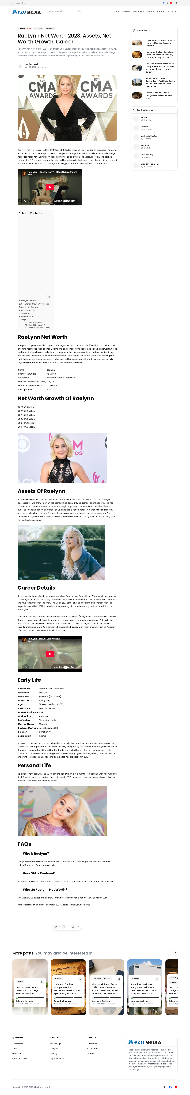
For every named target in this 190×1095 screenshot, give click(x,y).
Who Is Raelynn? (35, 322)
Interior (173, 982)
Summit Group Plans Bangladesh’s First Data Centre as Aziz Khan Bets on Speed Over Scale (160, 82)
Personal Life (27, 316)
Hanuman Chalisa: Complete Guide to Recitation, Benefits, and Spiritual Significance (159, 55)
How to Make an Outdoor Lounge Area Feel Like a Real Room (159, 95)
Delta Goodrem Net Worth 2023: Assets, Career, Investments (59, 904)
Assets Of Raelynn (29, 307)
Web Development (150, 164)
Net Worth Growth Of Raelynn (35, 304)
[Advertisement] (35, 255)
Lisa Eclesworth (32, 64)
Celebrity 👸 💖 (25, 28)
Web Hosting (147, 155)
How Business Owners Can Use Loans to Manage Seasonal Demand (160, 43)
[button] (176, 3)
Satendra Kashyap (24, 1001)
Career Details (28, 310)
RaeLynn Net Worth (30, 300)
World (144, 117)
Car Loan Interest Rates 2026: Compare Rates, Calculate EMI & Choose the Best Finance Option (160, 67)
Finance (20, 982)
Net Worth (50, 28)
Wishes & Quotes (149, 136)
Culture (58, 979)
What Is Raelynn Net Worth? (40, 328)
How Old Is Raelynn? (37, 325)
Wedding (145, 145)
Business (97, 979)
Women (144, 127)
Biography (39, 28)
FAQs (23, 319)
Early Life (25, 313)
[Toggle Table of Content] (48, 297)
